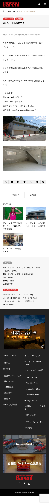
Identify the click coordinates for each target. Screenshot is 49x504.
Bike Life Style (32, 383)
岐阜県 (17, 274)
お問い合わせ (30, 415)
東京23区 (11, 268)
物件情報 (6, 369)
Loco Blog (6, 298)
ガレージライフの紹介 (34, 370)
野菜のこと (30, 301)
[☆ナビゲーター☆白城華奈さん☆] (35, 195)
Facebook (24, 483)
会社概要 (28, 428)
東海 (4, 274)
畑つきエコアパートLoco (33, 362)
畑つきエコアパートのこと (14, 301)
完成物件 (19, 19)
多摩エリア (21, 268)
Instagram (29, 483)
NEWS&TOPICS (9, 295)
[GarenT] (11, 4)
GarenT (18, 492)
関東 (4, 268)
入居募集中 (9, 387)
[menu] (45, 4)
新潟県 (12, 281)
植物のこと (17, 298)
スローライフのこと (30, 298)
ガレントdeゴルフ (32, 356)
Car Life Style (31, 377)
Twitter (20, 483)
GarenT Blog (8, 19)
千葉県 (7, 271)
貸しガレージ (10, 381)
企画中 (7, 399)
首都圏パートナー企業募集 (34, 407)
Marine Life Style (33, 389)
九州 (4, 277)
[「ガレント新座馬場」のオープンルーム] (13, 195)
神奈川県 (30, 268)
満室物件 (8, 393)
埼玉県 (38, 268)
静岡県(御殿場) (27, 274)
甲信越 (5, 281)
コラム (19, 295)
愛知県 (10, 274)
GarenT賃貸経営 (10, 404)
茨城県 (14, 271)
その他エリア (8, 284)
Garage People (31, 400)
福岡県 (10, 277)
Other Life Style (32, 394)
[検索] (39, 4)
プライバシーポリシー (35, 422)
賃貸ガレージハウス (12, 376)
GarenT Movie (8, 304)
